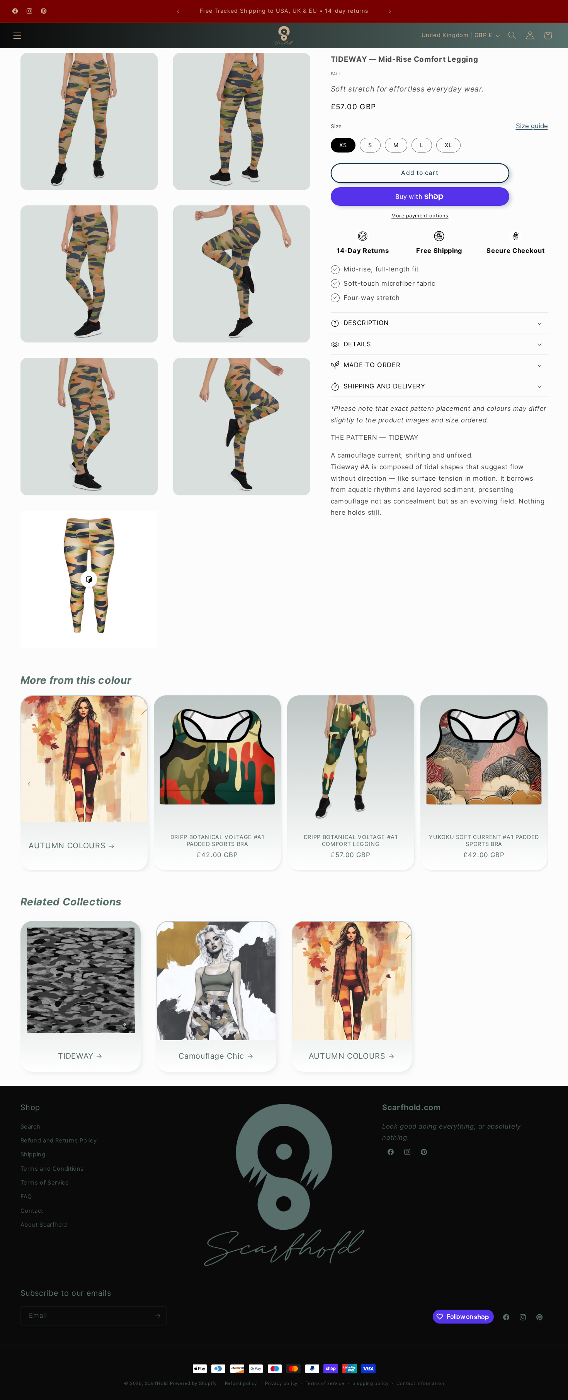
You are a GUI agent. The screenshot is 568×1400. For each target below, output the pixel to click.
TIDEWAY (76, 1055)
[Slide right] (539, 783)
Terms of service (325, 1383)
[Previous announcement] (178, 11)
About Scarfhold (43, 1224)
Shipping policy (370, 1383)
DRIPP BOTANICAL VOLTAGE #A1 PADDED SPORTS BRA (217, 840)
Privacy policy (281, 1383)
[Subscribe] (157, 1315)
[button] (17, 35)
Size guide (532, 126)
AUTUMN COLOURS (67, 845)
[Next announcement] (389, 11)
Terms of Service (44, 1182)
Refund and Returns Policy (58, 1140)
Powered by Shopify (193, 1383)
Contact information (420, 1383)
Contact (31, 1210)
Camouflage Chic (211, 1055)
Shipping (33, 1154)
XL (448, 145)
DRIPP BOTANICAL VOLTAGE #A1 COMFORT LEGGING (351, 840)
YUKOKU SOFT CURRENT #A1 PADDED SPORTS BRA (484, 840)
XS (343, 145)
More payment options (420, 216)
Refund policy (241, 1383)
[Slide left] (28, 783)
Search (30, 1126)
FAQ (26, 1196)
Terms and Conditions (52, 1168)
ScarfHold (156, 1383)
